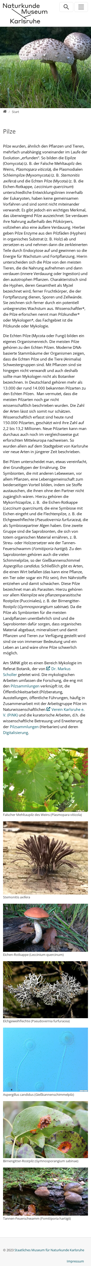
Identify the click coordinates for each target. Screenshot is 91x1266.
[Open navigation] (81, 7)
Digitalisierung (15, 732)
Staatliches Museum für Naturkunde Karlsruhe (49, 1250)
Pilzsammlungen (25, 685)
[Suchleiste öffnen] (66, 7)
